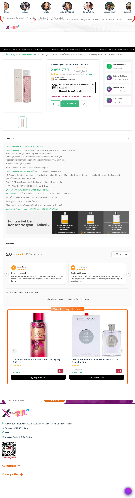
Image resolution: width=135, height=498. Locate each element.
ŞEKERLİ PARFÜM (29, 54)
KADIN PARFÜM (108, 37)
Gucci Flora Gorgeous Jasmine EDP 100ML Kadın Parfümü (38, 360)
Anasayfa (11, 37)
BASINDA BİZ (52, 20)
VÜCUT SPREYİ (65, 43)
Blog (44, 18)
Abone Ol (55, 400)
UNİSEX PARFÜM (28, 43)
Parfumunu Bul (57, 18)
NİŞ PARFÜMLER (71, 37)
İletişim (129, 20)
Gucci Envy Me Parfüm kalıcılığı (20, 171)
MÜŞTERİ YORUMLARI (90, 20)
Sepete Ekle (72, 104)
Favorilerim (33, 18)
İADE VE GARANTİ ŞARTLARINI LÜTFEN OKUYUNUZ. (32, 209)
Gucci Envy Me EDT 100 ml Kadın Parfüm (24, 146)
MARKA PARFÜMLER (27, 37)
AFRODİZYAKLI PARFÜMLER (51, 37)
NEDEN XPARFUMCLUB (69, 20)
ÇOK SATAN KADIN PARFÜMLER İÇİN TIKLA (27, 189)
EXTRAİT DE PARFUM (82, 43)
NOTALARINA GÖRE (89, 37)
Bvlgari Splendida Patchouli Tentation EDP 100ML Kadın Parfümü (93, 360)
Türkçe (39, 20)
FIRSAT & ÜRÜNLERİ (46, 43)
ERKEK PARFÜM (10, 43)
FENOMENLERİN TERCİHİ (111, 20)
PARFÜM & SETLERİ (102, 43)
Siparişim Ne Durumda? (14, 18)
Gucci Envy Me (12, 150)
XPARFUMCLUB (13, 193)
